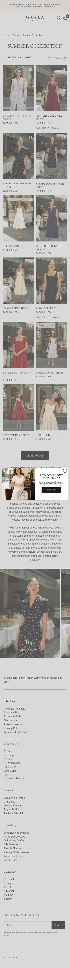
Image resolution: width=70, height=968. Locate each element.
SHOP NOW (51, 490)
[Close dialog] (65, 471)
